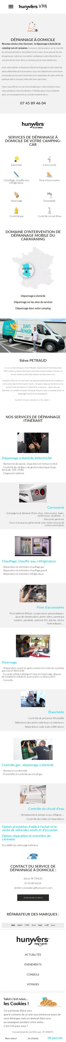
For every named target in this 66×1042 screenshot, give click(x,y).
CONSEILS (33, 974)
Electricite (16, 164)
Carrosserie (49, 164)
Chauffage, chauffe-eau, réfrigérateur (17, 181)
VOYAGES (33, 984)
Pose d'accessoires (49, 180)
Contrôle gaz (17, 216)
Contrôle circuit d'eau (49, 216)
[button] (11, 7)
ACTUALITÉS (33, 954)
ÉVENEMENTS (33, 964)
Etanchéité (49, 200)
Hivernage (16, 200)
